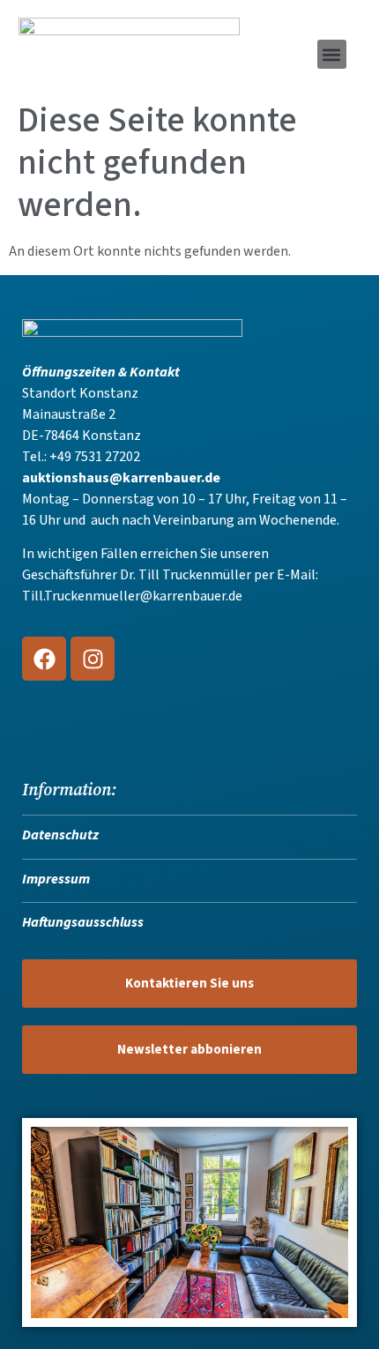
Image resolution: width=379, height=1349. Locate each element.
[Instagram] (93, 659)
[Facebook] (44, 659)
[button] (331, 54)
